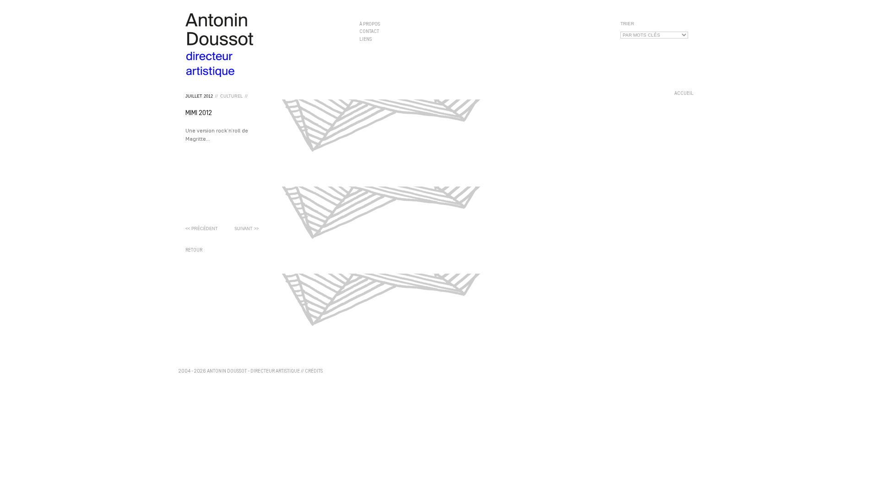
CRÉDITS (314, 371)
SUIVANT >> (246, 228)
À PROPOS (369, 24)
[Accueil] (265, 45)
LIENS (365, 39)
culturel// (234, 96)
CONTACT (369, 31)
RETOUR (193, 250)
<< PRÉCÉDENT (201, 228)
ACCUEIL (684, 93)
